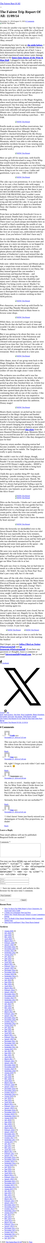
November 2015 (10, 1183)
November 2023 (10, 996)
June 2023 (7, 1006)
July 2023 (7, 1004)
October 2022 (9, 1021)
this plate (29, 429)
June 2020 (7, 1077)
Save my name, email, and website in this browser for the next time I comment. (20, 889)
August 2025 (8, 955)
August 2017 (8, 1142)
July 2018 (7, 1120)
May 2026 (7, 937)
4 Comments (29, 21)
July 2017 (7, 1144)
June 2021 (7, 1053)
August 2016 (8, 1165)
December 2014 (9, 1205)
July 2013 (7, 1238)
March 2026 (8, 941)
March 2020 (8, 1083)
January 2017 (9, 1155)
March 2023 (8, 1012)
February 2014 (9, 1224)
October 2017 (9, 1138)
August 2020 (8, 1073)
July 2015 (7, 1191)
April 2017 (8, 1150)
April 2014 (8, 1220)
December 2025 (9, 947)
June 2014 (7, 1217)
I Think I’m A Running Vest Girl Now (17, 912)
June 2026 (7, 935)
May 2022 (7, 1031)
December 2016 (9, 1157)
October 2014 (9, 1209)
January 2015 (9, 1203)
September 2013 (10, 1234)
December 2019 (9, 1088)
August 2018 (8, 1118)
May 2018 (7, 1124)
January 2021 (9, 1063)
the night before (34, 45)
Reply (6, 751)
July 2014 (7, 1215)
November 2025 (10, 949)
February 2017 (9, 1153)
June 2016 (7, 1169)
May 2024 (7, 984)
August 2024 (8, 978)
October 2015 (9, 1185)
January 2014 (9, 1226)
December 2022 (9, 1018)
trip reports (18, 716)
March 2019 (8, 1104)
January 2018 (9, 1132)
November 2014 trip (7, 716)
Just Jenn (17, 715)
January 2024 (9, 992)
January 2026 (9, 945)
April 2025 (8, 962)
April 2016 (8, 1173)
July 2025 (7, 956)
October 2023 (9, 998)
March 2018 (8, 1128)
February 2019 (9, 1106)
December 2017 (9, 1134)
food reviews (8, 715)
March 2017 (8, 1151)
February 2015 (9, 1201)
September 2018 (10, 1116)
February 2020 (9, 1085)
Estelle (12, 735)
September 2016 (10, 1163)
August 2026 (8, 931)
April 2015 (8, 1197)
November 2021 (10, 1043)
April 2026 (8, 939)
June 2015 (7, 1193)
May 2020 (7, 1079)
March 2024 (8, 988)
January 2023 (9, 1016)
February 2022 (9, 1037)
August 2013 (8, 1236)
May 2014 (7, 1218)
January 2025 (9, 968)
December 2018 (9, 1110)
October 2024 (9, 974)
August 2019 (8, 1096)
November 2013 (10, 1230)
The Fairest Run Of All (14, 1242)
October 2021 (9, 1045)
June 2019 (7, 1100)
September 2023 (10, 1000)
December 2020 (9, 1065)
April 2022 (8, 1033)
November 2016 (10, 1159)
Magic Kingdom (38, 715)
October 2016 (9, 1161)
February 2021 (9, 1061)
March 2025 (8, 964)
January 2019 (9, 1108)
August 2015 (8, 1189)
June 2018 (7, 1122)
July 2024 (7, 980)
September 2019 (10, 1094)
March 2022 (8, 1035)
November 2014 (10, 1207)
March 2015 (8, 1199)
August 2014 (8, 1213)
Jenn (12, 757)
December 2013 (9, 1228)
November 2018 (10, 1112)
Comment (5, 842)
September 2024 (10, 976)
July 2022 (7, 1027)
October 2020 (9, 1069)
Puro (30, 1242)
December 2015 (9, 1181)
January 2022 (9, 1039)
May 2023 (7, 1008)
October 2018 (9, 1114)
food (1, 715)
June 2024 (7, 982)
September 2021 (10, 1047)
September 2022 (10, 1023)
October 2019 (9, 1092)
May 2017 (7, 1148)
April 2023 (8, 1010)
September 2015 (10, 1187)
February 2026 (9, 943)
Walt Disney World (29, 716)
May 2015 (7, 1195)
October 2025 (9, 951)
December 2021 (9, 1041)
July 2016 (7, 1167)
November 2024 (10, 972)
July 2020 (7, 1075)
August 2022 (8, 1025)
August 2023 (8, 1002)
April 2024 (8, 986)
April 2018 (8, 1126)
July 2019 (7, 1098)
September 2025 (10, 953)
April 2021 (8, 1057)
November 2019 (10, 1090)
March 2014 (8, 1222)
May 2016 (7, 1171)
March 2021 (8, 1059)
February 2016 (9, 1177)
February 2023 (9, 1014)
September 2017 (10, 1140)
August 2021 (8, 1049)
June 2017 (7, 1146)
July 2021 (7, 1051)
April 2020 (8, 1081)
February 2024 (9, 990)
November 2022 (10, 1020)
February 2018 (9, 1130)
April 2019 (8, 1102)
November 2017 (10, 1136)
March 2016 (8, 1175)
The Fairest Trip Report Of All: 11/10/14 (14, 722)
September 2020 (10, 1071)
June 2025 (7, 958)
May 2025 (7, 960)
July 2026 (7, 933)
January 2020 (9, 1086)
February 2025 (9, 966)
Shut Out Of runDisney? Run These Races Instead (21, 922)
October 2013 (9, 1232)
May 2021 (7, 1055)
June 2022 (7, 1029)
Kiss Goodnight (26, 715)
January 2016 (9, 1179)
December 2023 (9, 994)
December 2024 (9, 970)
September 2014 (10, 1211)
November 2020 (10, 1067)
